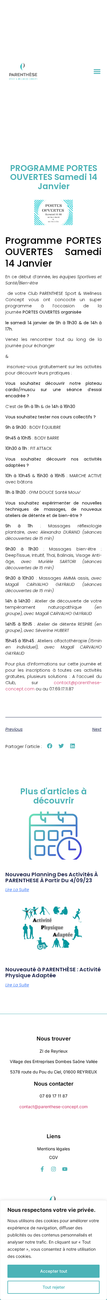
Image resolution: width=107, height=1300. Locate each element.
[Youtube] (64, 1169)
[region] (53, 1250)
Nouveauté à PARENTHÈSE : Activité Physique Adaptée (53, 972)
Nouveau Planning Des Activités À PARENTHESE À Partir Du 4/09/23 (51, 877)
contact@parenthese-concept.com (53, 1106)
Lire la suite (17, 890)
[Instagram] (53, 1169)
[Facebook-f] (42, 1169)
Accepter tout (53, 1271)
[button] (97, 71)
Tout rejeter (54, 1287)
